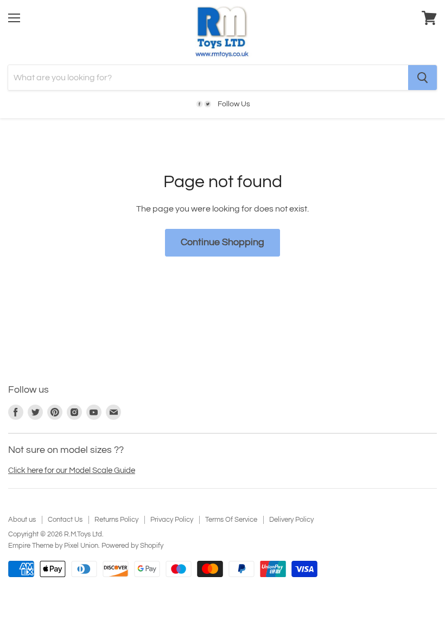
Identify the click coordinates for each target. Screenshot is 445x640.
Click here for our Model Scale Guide (71, 470)
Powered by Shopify (132, 545)
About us (22, 519)
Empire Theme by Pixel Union (53, 545)
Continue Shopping (222, 242)
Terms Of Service (231, 519)
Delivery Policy (291, 519)
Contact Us (65, 519)
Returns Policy (116, 519)
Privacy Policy (171, 519)
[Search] (422, 77)
